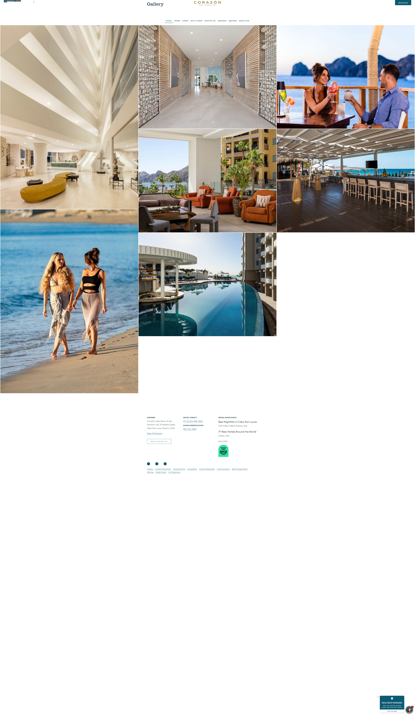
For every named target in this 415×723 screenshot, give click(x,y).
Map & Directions (154, 433)
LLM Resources (174, 472)
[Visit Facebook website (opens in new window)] (148, 463)
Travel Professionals (207, 469)
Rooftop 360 (210, 21)
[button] (5, 1)
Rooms (177, 21)
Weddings (222, 21)
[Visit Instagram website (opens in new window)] (156, 463)
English (28, 2)
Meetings (233, 21)
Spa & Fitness (196, 21)
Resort (169, 21)
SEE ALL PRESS (222, 441)
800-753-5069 (189, 429)
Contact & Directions (163, 469)
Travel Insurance (223, 469)
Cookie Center (160, 472)
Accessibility (192, 469)
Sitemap (150, 472)
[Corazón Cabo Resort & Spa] (207, 4)
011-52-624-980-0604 (193, 421)
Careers (150, 469)
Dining (185, 21)
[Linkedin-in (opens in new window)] (165, 463)
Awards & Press (179, 469)
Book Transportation (240, 469)
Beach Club (244, 21)
